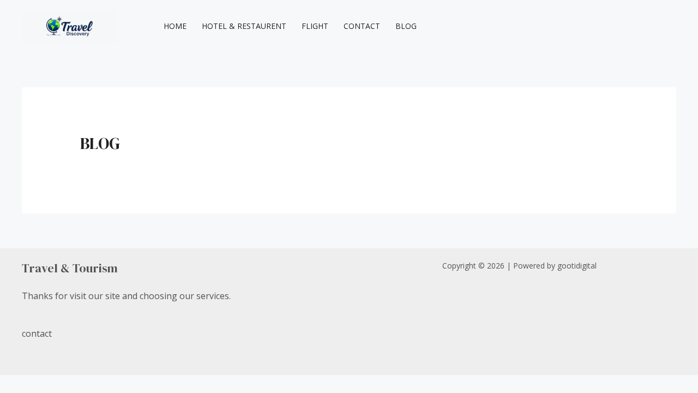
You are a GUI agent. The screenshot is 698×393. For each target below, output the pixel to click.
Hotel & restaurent (244, 26)
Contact (362, 26)
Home (175, 26)
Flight (315, 26)
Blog (406, 26)
